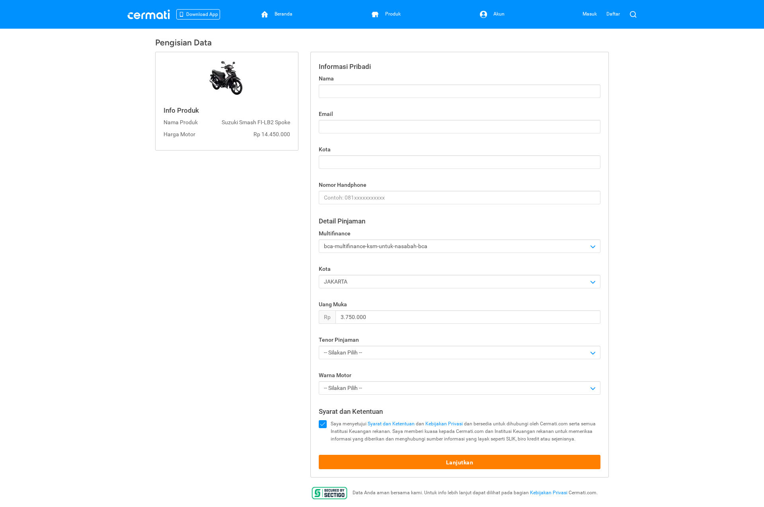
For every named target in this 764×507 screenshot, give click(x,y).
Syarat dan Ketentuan (391, 424)
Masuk (590, 14)
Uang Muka (333, 304)
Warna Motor (335, 375)
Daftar (613, 14)
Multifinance (335, 233)
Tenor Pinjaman (339, 340)
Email (326, 114)
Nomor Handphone (342, 185)
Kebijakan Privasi (444, 424)
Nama (326, 78)
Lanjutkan (460, 462)
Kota (325, 149)
